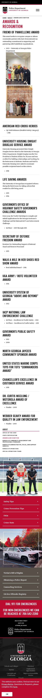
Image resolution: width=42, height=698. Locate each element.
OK (7, 694)
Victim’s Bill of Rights (13, 573)
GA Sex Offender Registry (15, 594)
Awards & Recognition (11, 438)
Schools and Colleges (11, 666)
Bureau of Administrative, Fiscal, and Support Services (19, 445)
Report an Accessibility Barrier (30, 674)
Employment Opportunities (30, 670)
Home (4, 18)
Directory (31, 666)
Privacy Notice (7, 684)
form (15, 687)
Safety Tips (9, 502)
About (10, 18)
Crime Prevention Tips (14, 509)
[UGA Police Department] (19, 10)
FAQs (6, 516)
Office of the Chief (9, 433)
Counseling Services (13, 587)
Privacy (21, 678)
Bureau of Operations (11, 448)
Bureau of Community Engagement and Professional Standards (17, 441)
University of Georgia (10, 2)
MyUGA (11, 670)
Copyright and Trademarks (11, 674)
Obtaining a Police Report (15, 580)
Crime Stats (9, 523)
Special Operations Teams (12, 451)
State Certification (10, 435)
